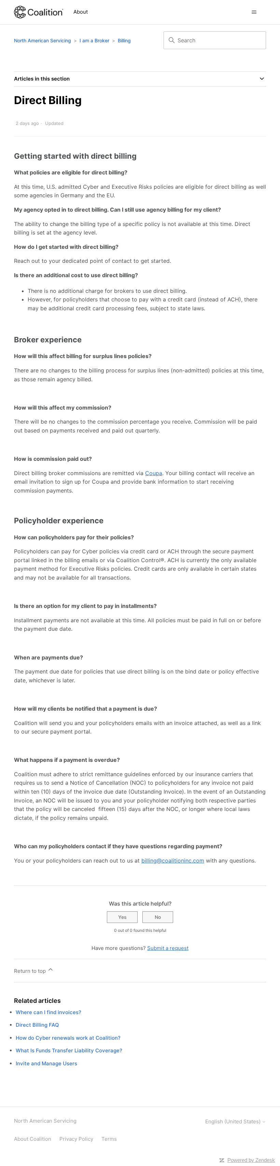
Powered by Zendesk (251, 1160)
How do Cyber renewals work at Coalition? (68, 1038)
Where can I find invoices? (48, 1012)
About (80, 12)
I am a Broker (94, 40)
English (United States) (233, 1121)
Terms (109, 1139)
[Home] (38, 12)
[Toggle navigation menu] (254, 12)
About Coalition (32, 1139)
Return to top (30, 971)
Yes (122, 917)
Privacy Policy (76, 1139)
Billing (124, 40)
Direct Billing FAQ (37, 1025)
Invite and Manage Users (46, 1063)
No (158, 917)
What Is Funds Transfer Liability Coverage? (69, 1050)
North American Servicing (43, 40)
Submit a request (167, 948)
